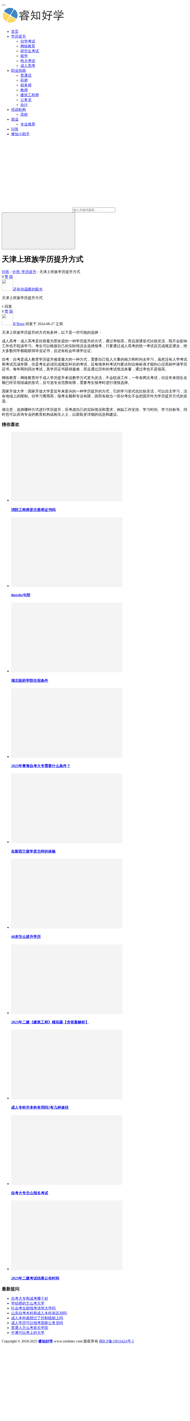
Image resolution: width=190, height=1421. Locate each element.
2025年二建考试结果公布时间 (35, 1278)
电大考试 (27, 61)
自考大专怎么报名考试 (29, 1193)
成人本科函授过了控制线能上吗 (37, 1318)
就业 (15, 119)
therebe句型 (20, 595)
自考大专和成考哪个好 (29, 1298)
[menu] (4, 5)
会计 (24, 105)
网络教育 (27, 46)
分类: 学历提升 (24, 272)
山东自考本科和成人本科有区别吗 (39, 1313)
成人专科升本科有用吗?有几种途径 (40, 1107)
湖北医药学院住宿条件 (29, 680)
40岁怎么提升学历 (26, 937)
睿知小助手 (20, 134)
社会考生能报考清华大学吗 (33, 1308)
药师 (24, 80)
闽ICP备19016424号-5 (116, 1341)
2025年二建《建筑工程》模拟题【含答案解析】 (50, 1022)
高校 (24, 114)
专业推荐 (27, 124)
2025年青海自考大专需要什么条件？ (40, 766)
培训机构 (18, 110)
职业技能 (18, 71)
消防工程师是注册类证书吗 (33, 510)
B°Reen (19, 324)
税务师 (26, 85)
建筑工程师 (29, 95)
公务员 (26, 100)
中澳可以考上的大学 (27, 1333)
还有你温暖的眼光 (28, 289)
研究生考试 (29, 51)
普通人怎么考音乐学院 (29, 1328)
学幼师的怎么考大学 (27, 1303)
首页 (15, 31)
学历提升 (18, 36)
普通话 (26, 75)
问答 (15, 129)
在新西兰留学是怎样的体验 (33, 851)
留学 (24, 56)
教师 (24, 90)
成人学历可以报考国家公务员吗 (37, 1323)
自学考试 (27, 41)
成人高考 (27, 66)
